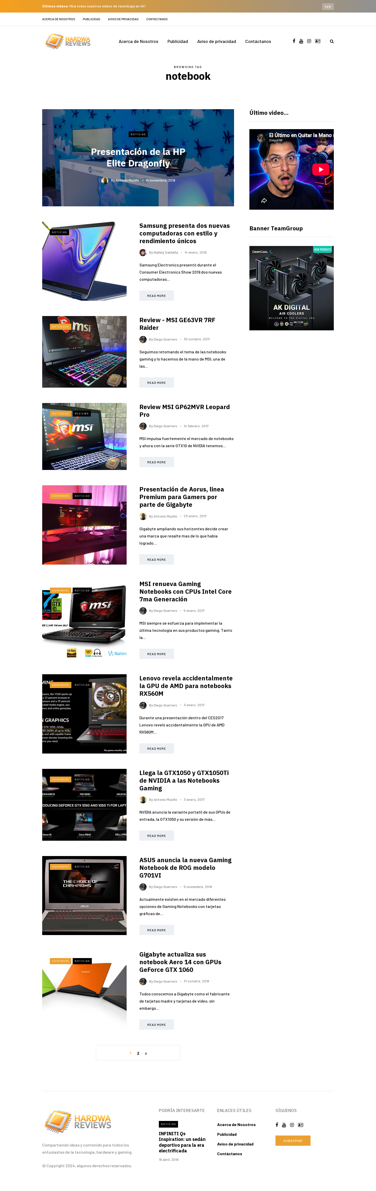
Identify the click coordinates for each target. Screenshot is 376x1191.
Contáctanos (157, 19)
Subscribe (293, 1140)
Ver (328, 6)
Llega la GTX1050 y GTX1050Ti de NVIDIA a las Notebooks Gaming (184, 780)
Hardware (60, 495)
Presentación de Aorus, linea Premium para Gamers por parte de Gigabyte (181, 497)
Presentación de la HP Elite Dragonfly (138, 157)
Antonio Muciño (127, 180)
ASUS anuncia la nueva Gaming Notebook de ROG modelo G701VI (185, 867)
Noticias (138, 134)
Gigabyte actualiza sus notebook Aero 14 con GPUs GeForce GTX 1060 (180, 962)
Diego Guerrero (165, 339)
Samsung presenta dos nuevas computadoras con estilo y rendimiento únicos (184, 233)
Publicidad (91, 19)
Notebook (60, 326)
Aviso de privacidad (123, 19)
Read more (156, 295)
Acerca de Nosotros (58, 19)
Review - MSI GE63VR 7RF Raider (177, 324)
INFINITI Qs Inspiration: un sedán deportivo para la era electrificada (182, 1142)
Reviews (82, 413)
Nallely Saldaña (166, 252)
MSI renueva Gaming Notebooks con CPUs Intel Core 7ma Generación (185, 591)
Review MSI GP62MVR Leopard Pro (184, 411)
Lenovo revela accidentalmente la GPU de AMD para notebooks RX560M (186, 686)
